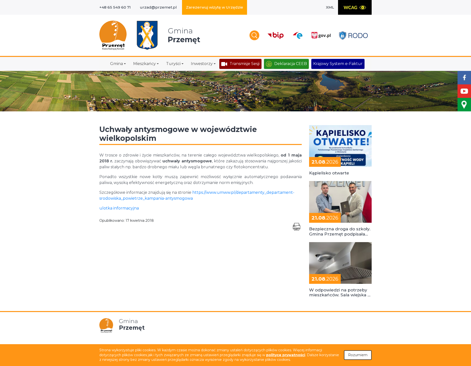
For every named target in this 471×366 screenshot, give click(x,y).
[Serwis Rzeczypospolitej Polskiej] (321, 35)
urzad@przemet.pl (158, 7)
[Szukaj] (254, 35)
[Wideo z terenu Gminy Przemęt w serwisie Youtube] (464, 91)
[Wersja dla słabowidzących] (355, 7)
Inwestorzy (202, 63)
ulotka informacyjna (119, 208)
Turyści (173, 63)
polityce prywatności (285, 355)
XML (330, 7)
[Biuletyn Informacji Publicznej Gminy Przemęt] (275, 35)
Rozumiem (357, 355)
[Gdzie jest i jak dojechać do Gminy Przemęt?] (464, 104)
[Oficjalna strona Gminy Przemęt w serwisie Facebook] (464, 77)
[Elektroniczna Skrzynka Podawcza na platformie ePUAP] (297, 35)
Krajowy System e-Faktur (338, 63)
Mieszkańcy (144, 63)
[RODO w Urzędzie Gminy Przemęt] (353, 35)
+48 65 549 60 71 (115, 7)
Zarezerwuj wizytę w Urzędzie (214, 7)
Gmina (116, 63)
